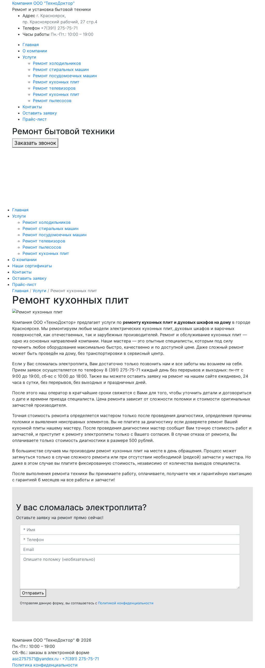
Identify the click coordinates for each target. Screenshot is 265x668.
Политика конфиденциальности (45, 664)
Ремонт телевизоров (54, 88)
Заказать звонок (35, 143)
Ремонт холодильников (57, 63)
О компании (35, 50)
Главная (31, 44)
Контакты (32, 106)
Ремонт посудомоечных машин (65, 75)
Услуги (29, 57)
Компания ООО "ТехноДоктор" (43, 3)
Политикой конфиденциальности (125, 603)
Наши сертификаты (32, 265)
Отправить (33, 592)
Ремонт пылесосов (52, 100)
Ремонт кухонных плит (56, 81)
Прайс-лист (35, 119)
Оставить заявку (40, 113)
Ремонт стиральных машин (61, 69)
